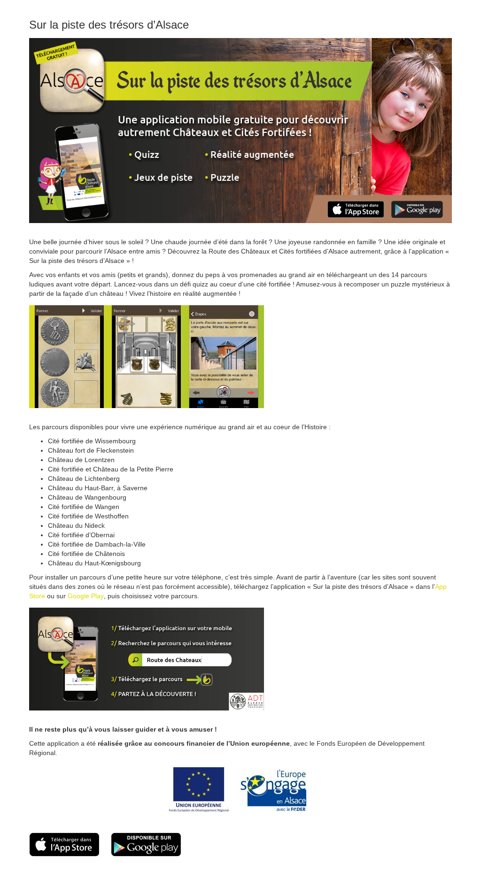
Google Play (86, 596)
